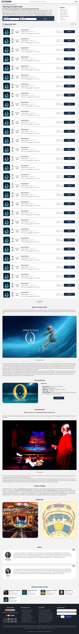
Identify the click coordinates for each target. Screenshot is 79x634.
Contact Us (5, 612)
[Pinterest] (13, 616)
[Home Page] (6, 1)
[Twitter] (12, 616)
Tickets (69, 31)
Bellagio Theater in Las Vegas (8, 13)
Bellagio (58, 416)
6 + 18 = (58, 616)
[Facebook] (6, 616)
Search (45, 18)
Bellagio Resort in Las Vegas (25, 488)
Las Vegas (29, 33)
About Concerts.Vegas (13, 612)
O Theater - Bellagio (24, 31)
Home (3, 4)
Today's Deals (63, 19)
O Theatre (49, 388)
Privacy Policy (39, 631)
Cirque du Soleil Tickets (10, 4)
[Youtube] (8, 615)
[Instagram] (10, 616)
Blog (35, 631)
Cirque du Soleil (50, 490)
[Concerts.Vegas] (10, 610)
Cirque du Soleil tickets (40, 14)
